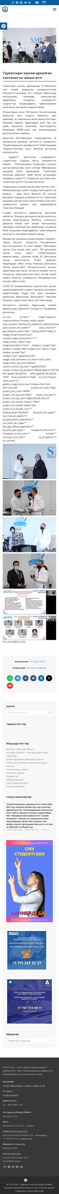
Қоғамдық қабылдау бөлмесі (20, 749)
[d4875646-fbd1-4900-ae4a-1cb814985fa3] (29, 534)
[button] (3, 26)
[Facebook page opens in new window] (13, 2)
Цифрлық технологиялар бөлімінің (36, 1184)
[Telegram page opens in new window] (25, 2)
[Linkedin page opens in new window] (29, 2)
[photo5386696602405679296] (29, 628)
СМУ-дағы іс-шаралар (36, 668)
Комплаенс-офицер (15, 773)
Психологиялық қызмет (17, 769)
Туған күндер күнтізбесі (17, 783)
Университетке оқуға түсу (15, 1131)
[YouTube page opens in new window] (17, 2)
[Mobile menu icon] (54, 9)
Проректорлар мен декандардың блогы (25, 759)
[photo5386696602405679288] (29, 602)
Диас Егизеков (40, 1187)
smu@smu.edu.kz (10, 1095)
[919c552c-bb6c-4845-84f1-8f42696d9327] (29, 497)
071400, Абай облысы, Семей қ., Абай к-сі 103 (24, 1085)
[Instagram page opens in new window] (21, 2)
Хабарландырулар (14, 779)
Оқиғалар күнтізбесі (15, 786)
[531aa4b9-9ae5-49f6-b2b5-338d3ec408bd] (29, 461)
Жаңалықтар (12, 776)
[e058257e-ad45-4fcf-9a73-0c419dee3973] (29, 571)
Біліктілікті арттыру (12, 1153)
